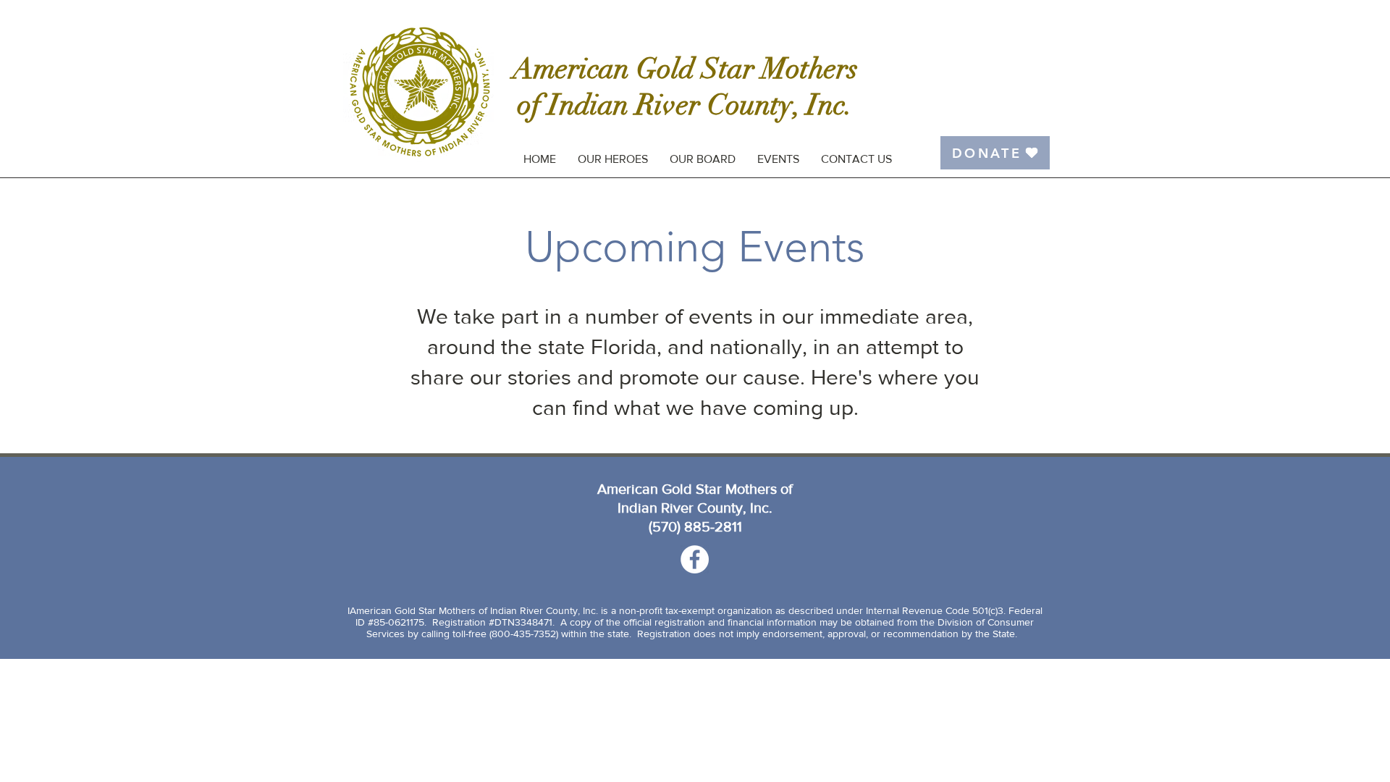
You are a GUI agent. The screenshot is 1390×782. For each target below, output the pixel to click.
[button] (778, 159)
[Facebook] (695, 559)
